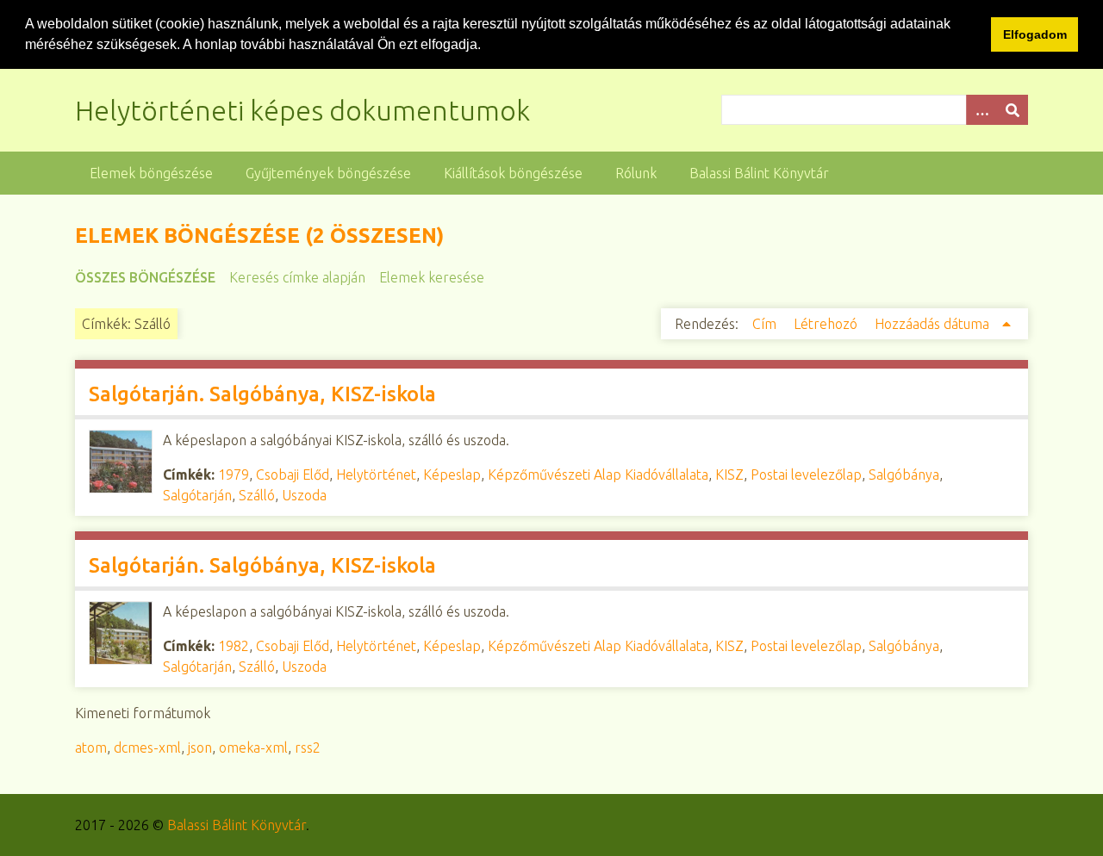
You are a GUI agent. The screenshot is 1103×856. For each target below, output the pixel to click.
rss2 (308, 747)
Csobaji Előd (292, 474)
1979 (233, 474)
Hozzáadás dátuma (934, 324)
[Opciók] (981, 110)
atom (91, 747)
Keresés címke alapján (297, 277)
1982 (233, 646)
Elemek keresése (431, 277)
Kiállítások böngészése (513, 173)
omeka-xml (253, 747)
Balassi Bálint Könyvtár (759, 173)
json (200, 747)
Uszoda (304, 495)
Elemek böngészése (151, 173)
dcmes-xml (147, 747)
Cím (766, 324)
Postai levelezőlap (806, 474)
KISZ (729, 474)
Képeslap (452, 474)
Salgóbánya (904, 474)
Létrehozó (827, 324)
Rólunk (636, 173)
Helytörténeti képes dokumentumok (302, 110)
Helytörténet (376, 474)
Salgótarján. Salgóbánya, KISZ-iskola (262, 394)
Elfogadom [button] (1035, 34)
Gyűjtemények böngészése (328, 173)
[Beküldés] (1012, 110)
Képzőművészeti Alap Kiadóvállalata (598, 474)
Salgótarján (197, 495)
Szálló (257, 495)
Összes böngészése (145, 277)
